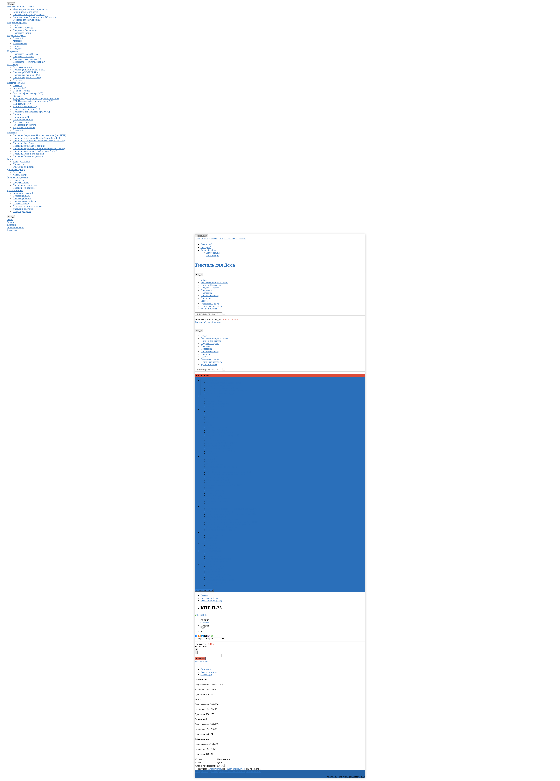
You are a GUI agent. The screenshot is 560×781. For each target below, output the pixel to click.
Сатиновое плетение (23, 119)
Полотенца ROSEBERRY (25, 72)
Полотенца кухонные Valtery (27, 77)
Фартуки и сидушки (23, 209)
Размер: (198, 638)
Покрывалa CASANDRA (25, 54)
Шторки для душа (22, 211)
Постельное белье (16, 83)
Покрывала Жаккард (23, 27)
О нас (10, 219)
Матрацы (17, 41)
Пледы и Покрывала (17, 22)
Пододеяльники (21, 182)
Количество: (201, 646)
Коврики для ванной (23, 193)
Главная (204, 595)
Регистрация (212, 255)
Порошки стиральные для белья (28, 14)
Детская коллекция (22, 67)
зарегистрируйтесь (236, 769)
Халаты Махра (20, 174)
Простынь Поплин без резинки (28, 153)
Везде (203, 280)
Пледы (16, 25)
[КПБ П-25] (201, 615)
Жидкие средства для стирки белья (30, 9)
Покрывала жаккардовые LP (27, 59)
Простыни (12, 132)
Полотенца (12, 64)
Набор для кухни (21, 161)
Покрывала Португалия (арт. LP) (29, 62)
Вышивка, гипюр (21, 90)
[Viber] (209, 636)
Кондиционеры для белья (25, 12)
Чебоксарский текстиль (24, 125)
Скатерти (17, 80)
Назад (11, 4)
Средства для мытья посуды (27, 20)
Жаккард (17, 96)
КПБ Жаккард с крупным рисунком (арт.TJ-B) (36, 98)
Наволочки (18, 180)
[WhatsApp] (212, 636)
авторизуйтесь (215, 769)
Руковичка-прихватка (23, 167)
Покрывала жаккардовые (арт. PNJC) (31, 111)
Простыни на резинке (24, 188)
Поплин (17, 114)
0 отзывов (205, 622)
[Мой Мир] (202, 636)
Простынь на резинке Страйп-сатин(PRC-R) (35, 151)
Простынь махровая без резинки (29, 146)
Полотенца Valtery (22, 198)
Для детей (18, 38)
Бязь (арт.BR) (19, 88)
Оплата (10, 222)
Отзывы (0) (206, 674)
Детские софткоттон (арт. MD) (28, 93)
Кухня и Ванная (15, 190)
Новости (240, 771)
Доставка (11, 225)
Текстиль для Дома (215, 265)
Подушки (17, 48)
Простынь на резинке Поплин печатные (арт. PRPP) (39, 148)
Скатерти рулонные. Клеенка (27, 206)
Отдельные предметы (17, 177)
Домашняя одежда (16, 169)
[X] (205, 636)
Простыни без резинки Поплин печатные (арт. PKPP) (39, 135)
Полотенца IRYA (21, 195)
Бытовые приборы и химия (20, 6)
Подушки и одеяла (16, 35)
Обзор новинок (253, 771)
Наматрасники (20, 43)
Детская (17, 172)
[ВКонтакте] (196, 636)
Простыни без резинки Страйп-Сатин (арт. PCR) (37, 138)
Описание (206, 669)
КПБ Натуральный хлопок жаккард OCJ (33, 101)
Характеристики (209, 672)
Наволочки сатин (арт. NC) (26, 109)
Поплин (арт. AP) (21, 117)
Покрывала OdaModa (23, 56)
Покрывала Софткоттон (25, 30)
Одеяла (16, 46)
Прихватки (18, 164)
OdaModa (17, 85)
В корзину (200, 659)
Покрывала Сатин (22, 33)
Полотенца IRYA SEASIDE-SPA (29, 69)
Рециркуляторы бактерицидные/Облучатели (35, 17)
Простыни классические (25, 185)
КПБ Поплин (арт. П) (23, 104)
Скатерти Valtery (21, 203)
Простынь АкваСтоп (23, 143)
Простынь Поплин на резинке (28, 156)
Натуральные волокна (24, 127)
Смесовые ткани (21, 122)
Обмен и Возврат (15, 227)
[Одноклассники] (199, 636)
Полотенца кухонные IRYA (26, 75)
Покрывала (12, 51)
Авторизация (212, 253)
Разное (10, 159)
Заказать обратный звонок (208, 322)
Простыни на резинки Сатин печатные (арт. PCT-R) (39, 140)
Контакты (12, 230)
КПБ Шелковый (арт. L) (25, 106)
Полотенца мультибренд (25, 201)
